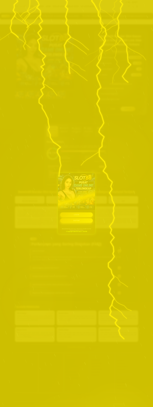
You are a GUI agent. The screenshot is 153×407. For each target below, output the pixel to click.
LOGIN (76, 215)
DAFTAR (76, 220)
